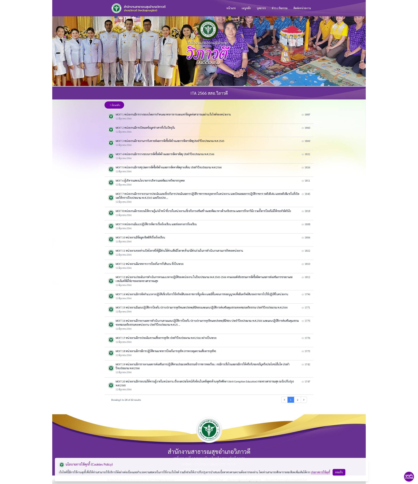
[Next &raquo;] (304, 400)
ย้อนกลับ (116, 105)
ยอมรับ (339, 472)
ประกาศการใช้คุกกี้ (320, 472)
